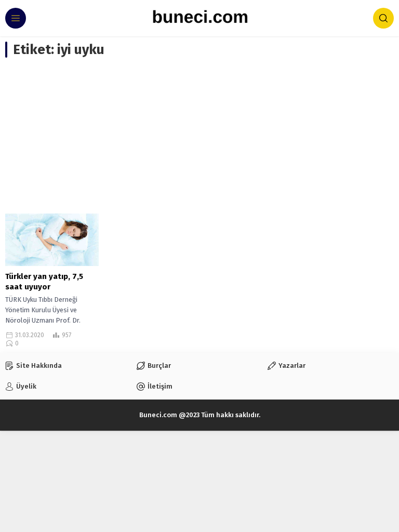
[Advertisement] (199, 135)
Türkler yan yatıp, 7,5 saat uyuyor (44, 281)
